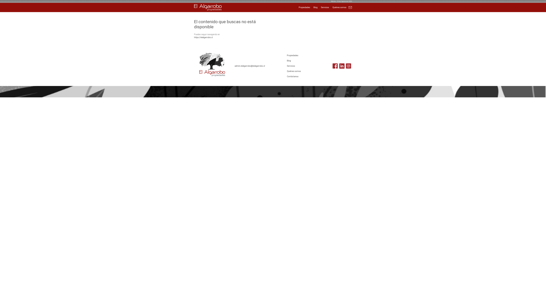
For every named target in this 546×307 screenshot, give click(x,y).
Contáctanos (350, 9)
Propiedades (304, 7)
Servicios (325, 7)
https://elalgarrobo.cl (203, 37)
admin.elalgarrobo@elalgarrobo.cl (250, 66)
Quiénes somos (339, 7)
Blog (316, 7)
